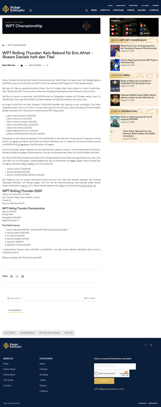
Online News (133, 5)
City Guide (145, 5)
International (129, 111)
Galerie (142, 10)
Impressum (142, 403)
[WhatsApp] (23, 276)
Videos (130, 10)
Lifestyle (105, 10)
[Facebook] (11, 276)
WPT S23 (68, 333)
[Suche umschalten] (86, 10)
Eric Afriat (10, 333)
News (94, 10)
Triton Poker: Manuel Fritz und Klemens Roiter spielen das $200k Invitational (139, 133)
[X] (17, 276)
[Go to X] (156, 345)
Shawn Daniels (27, 333)
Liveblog (154, 10)
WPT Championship (17, 45)
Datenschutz (153, 403)
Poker (110, 5)
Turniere (155, 5)
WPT (122, 40)
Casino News (120, 5)
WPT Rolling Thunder (49, 333)
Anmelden (90, 298)
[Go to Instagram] (146, 345)
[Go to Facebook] (151, 345)
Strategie (118, 10)
